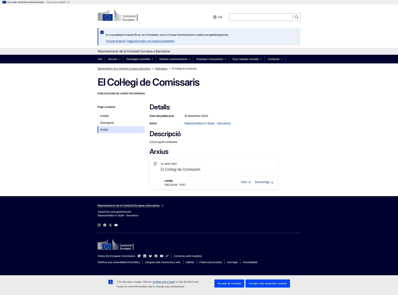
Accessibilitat (250, 262)
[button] (246, 182)
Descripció (107, 122)
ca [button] (220, 17)
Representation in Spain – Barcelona (207, 123)
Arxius (104, 129)
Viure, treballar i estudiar (245, 59)
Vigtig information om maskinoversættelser (151, 41)
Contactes (274, 59)
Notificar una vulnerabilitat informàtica (119, 262)
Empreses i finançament (209, 59)
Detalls (104, 116)
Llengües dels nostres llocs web (162, 262)
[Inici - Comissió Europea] (123, 15)
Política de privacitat (210, 262)
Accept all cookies (229, 283)
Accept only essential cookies (268, 283)
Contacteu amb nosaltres (188, 256)
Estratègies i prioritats (138, 59)
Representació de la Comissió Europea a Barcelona (124, 68)
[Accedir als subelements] (120, 59)
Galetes (190, 262)
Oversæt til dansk (115, 41)
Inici (100, 59)
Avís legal (232, 262)
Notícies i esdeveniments (173, 59)
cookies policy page (163, 281)
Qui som (112, 59)
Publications (161, 68)
